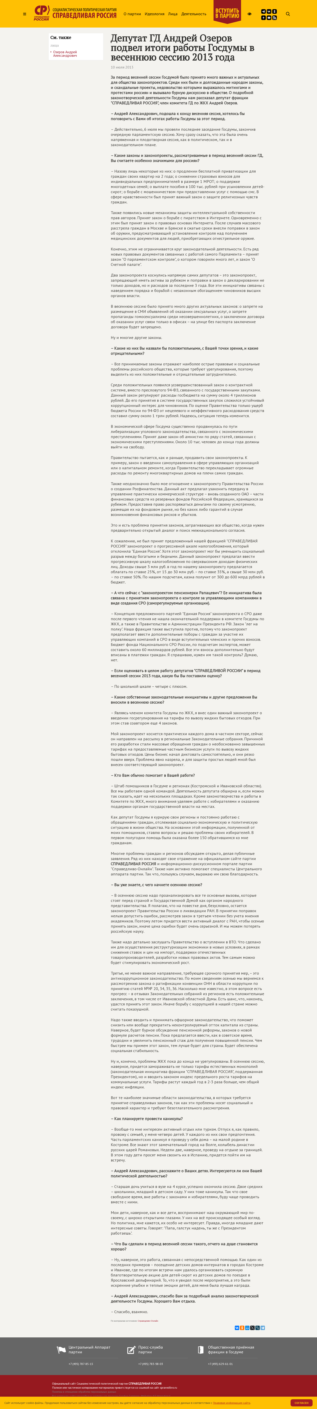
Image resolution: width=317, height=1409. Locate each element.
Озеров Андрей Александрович (65, 54)
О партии (132, 13)
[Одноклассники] (242, 1328)
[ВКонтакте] (237, 1328)
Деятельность (193, 13)
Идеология (154, 13)
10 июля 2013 (122, 67)
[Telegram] (262, 1328)
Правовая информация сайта (231, 1403)
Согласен (302, 1403)
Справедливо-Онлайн (148, 1321)
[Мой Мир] (247, 1328)
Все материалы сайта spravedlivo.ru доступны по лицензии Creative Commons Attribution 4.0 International (111, 1396)
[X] (252, 1328)
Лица (173, 13)
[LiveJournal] (257, 1328)
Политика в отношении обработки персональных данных (84, 1391)
